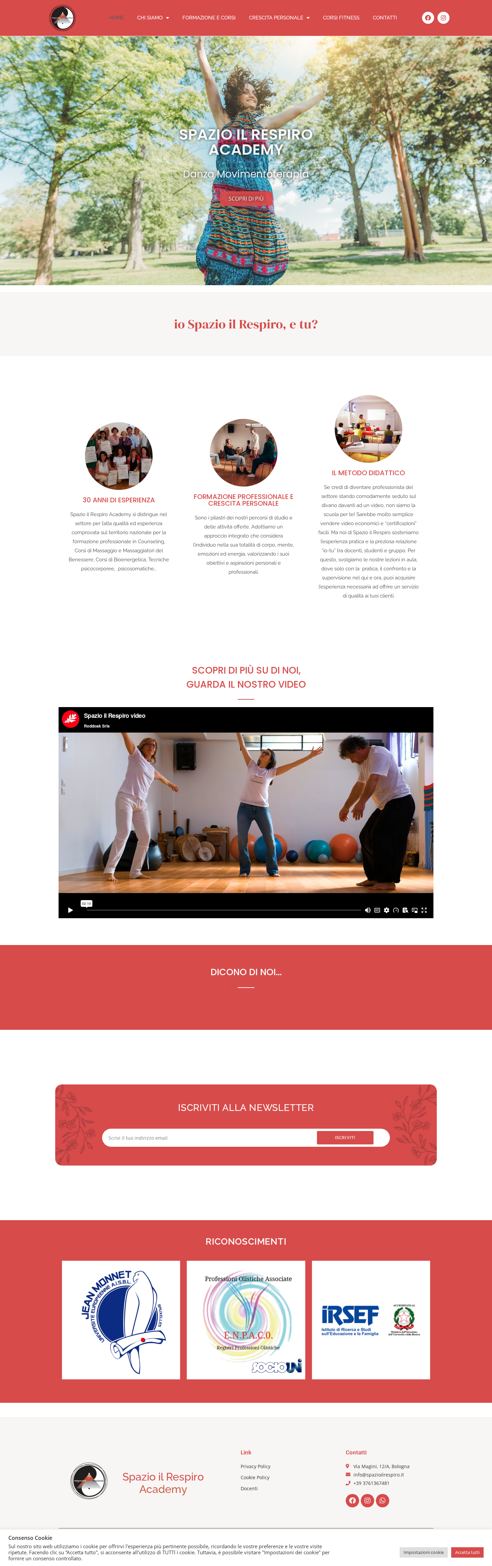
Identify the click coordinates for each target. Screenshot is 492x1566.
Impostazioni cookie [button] (424, 1552)
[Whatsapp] (382, 1500)
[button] (7, 160)
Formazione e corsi (209, 18)
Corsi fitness (341, 18)
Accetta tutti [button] (467, 1552)
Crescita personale (276, 18)
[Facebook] (428, 18)
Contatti (385, 18)
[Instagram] (443, 18)
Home (116, 18)
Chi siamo (150, 18)
